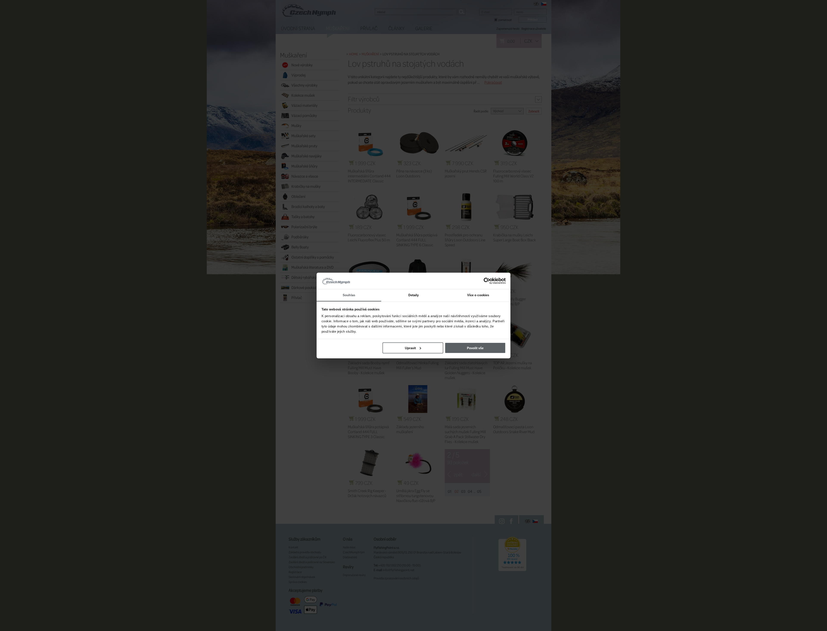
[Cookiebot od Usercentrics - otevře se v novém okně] (487, 281)
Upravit (410, 348)
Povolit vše (475, 348)
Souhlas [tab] (349, 295)
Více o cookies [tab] (478, 295)
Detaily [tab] (413, 295)
